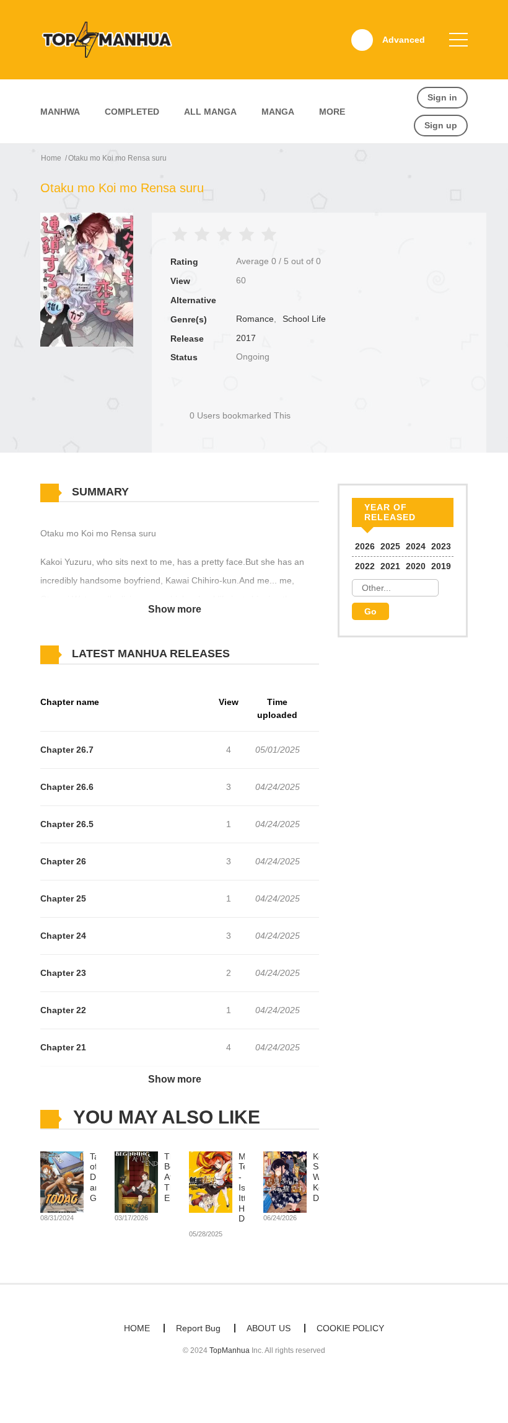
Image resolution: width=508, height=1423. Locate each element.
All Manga (210, 112)
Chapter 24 (63, 936)
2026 (365, 546)
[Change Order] (254, 654)
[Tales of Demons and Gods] (62, 1181)
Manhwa (60, 112)
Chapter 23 (63, 973)
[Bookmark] (240, 394)
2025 (390, 546)
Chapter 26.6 (67, 787)
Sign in (442, 97)
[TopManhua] (112, 39)
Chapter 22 (63, 1010)
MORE (332, 112)
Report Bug (198, 1328)
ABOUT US (269, 1328)
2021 (390, 566)
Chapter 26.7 (67, 750)
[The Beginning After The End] (136, 1181)
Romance (255, 319)
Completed (132, 112)
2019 (441, 566)
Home (51, 158)
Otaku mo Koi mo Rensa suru (117, 158)
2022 (365, 566)
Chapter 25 (63, 898)
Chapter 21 (63, 1047)
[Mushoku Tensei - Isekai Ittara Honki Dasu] (210, 1181)
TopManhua (229, 1350)
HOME (137, 1328)
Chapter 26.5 (67, 824)
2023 (441, 546)
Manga (277, 112)
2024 (416, 546)
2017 (246, 338)
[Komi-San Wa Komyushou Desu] (285, 1181)
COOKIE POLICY (350, 1328)
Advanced (403, 40)
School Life (304, 319)
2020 (416, 566)
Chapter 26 (63, 861)
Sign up (440, 125)
